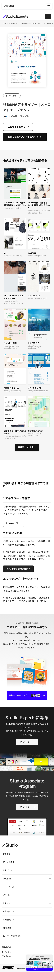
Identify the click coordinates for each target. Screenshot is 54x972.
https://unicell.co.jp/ (12, 391)
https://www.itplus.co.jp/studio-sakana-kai (39, 212)
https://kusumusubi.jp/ (37, 298)
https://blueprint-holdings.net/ (35, 347)
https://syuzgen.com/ (37, 256)
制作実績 (14, 24)
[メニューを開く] (48, 5)
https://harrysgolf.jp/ (12, 208)
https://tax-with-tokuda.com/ (35, 434)
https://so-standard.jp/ (13, 256)
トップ (5, 24)
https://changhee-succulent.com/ (12, 347)
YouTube (6, 956)
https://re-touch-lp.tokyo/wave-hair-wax (14, 302)
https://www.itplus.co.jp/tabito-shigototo (15, 437)
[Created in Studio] (8, 967)
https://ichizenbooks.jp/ (38, 391)
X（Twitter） (7, 952)
